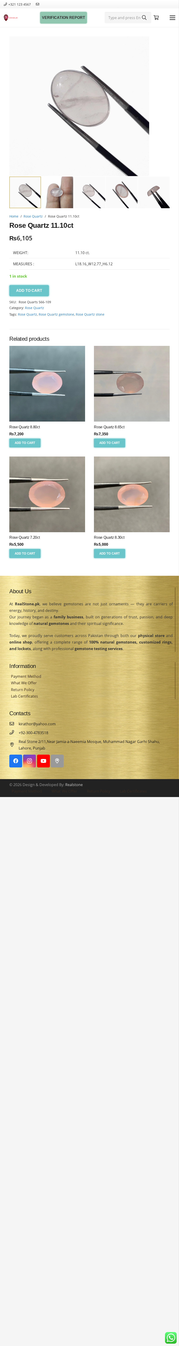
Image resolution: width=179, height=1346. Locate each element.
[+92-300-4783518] (14, 732)
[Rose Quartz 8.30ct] (132, 494)
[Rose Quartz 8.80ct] (47, 384)
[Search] (144, 17)
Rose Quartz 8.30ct (109, 537)
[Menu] (172, 18)
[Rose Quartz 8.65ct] (132, 384)
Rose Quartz (33, 216)
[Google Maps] (57, 761)
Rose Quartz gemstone (56, 314)
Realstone (74, 784)
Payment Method (26, 676)
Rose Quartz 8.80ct (24, 427)
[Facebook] (15, 761)
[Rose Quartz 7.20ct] (47, 494)
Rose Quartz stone (90, 314)
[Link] (11, 17)
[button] (162, 43)
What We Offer (24, 682)
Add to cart (29, 291)
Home (13, 216)
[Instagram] (29, 761)
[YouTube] (43, 761)
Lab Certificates (24, 696)
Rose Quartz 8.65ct (109, 427)
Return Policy (22, 689)
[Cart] (156, 17)
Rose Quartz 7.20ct (24, 537)
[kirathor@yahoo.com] (14, 724)
